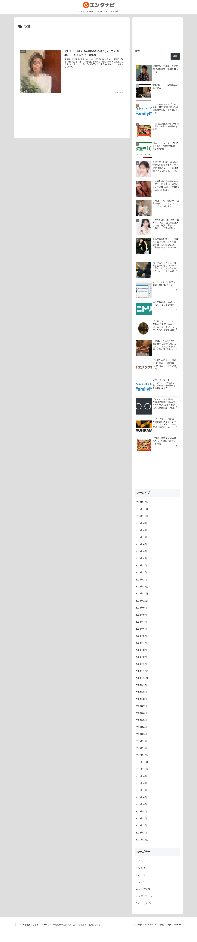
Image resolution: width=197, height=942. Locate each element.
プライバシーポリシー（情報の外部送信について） (54, 925)
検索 (137, 51)
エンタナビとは (23, 925)
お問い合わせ (94, 925)
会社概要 (82, 925)
